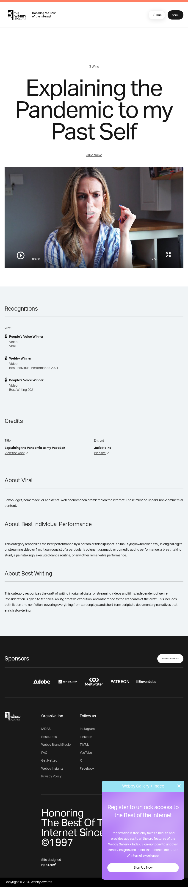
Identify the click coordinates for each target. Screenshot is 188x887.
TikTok (84, 744)
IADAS (46, 729)
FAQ (44, 752)
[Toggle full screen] (168, 254)
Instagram (87, 729)
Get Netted (49, 760)
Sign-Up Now (143, 867)
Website (100, 453)
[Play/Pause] (20, 255)
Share (175, 15)
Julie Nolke (94, 155)
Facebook (87, 768)
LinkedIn (86, 737)
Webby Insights (52, 768)
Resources (49, 737)
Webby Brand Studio (56, 744)
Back (158, 15)
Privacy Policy (51, 776)
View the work (15, 453)
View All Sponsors (170, 658)
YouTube (86, 752)
